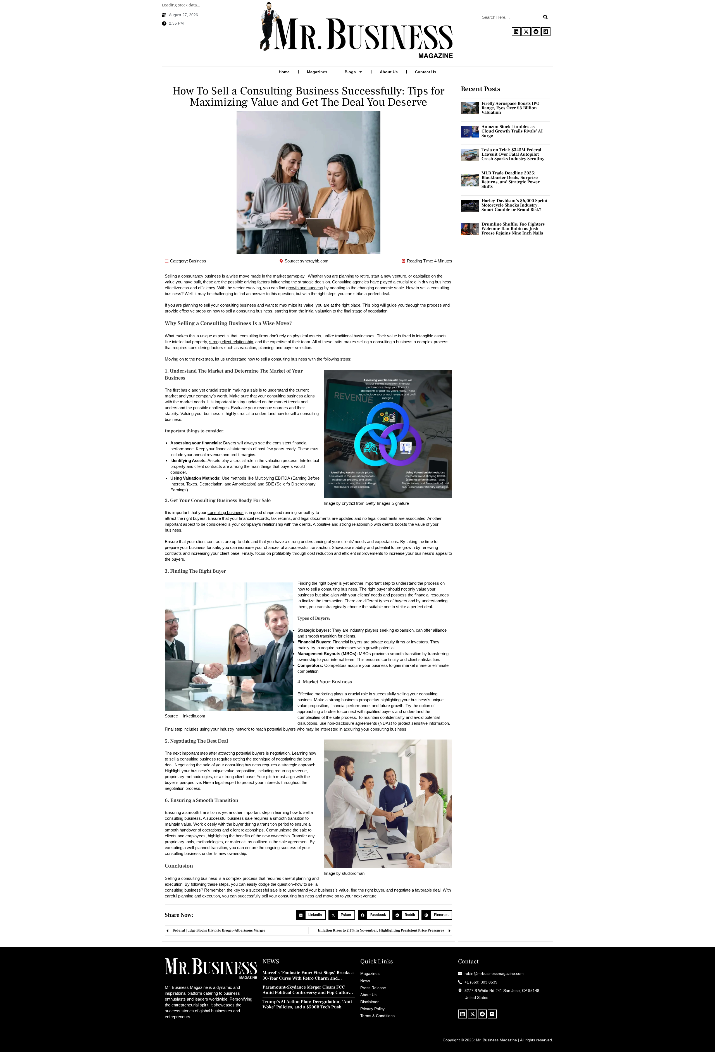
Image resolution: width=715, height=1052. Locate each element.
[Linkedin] (516, 31)
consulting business (226, 512)
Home (284, 72)
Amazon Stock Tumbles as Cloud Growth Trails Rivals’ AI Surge (512, 131)
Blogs (350, 72)
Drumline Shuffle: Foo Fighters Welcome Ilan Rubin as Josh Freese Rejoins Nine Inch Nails (513, 228)
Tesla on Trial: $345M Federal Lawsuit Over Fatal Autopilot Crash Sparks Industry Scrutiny (513, 154)
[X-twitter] (525, 31)
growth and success (304, 287)
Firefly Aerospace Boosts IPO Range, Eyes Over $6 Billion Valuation (511, 108)
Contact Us (425, 72)
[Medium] (545, 31)
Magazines (317, 72)
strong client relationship (231, 341)
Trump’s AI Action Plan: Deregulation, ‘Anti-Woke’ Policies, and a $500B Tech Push (308, 1004)
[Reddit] (536, 31)
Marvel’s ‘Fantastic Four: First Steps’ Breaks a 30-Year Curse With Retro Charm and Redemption (308, 975)
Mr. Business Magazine (496, 1040)
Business (197, 261)
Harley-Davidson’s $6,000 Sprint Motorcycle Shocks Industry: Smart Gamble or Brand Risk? (514, 205)
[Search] (545, 17)
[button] (311, 915)
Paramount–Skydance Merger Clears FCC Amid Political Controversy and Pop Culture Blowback (307, 990)
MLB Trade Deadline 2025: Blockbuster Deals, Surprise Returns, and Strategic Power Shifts (511, 179)
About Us (389, 72)
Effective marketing (315, 693)
